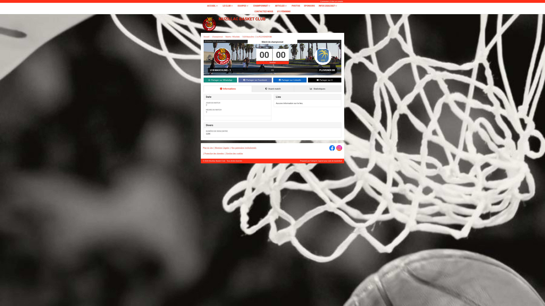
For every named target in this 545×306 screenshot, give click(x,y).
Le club (227, 6)
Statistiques (319, 89)
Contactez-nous (263, 11)
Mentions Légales (222, 148)
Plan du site (208, 148)
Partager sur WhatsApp (221, 80)
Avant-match (274, 89)
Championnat (260, 6)
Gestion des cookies (234, 154)
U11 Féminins (284, 11)
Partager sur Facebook (256, 80)
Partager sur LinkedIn (291, 80)
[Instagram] (339, 148)
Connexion (324, 1)
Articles (280, 6)
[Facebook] (332, 148)
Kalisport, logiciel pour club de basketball (326, 161)
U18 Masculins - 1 (220, 70)
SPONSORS (309, 6)
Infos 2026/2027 (327, 6)
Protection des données (214, 154)
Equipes (242, 6)
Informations (229, 89)
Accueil (211, 6)
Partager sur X (326, 80)
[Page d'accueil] (209, 24)
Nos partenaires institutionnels (243, 148)
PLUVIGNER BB (327, 70)
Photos (296, 6)
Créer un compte (336, 1)
